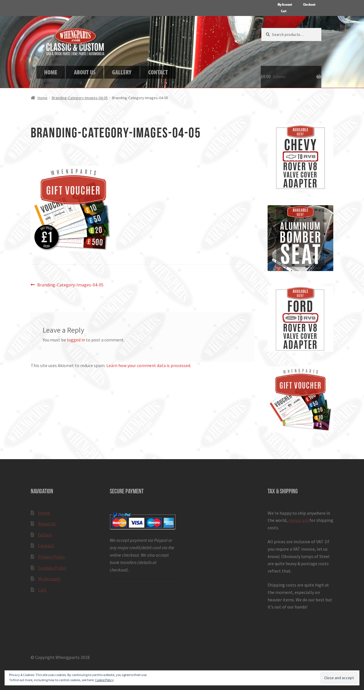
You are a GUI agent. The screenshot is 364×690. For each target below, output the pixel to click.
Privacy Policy (51, 556)
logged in (76, 340)
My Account (285, 4)
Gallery (45, 535)
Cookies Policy (52, 568)
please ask (298, 520)
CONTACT (158, 72)
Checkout (309, 4)
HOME (50, 72)
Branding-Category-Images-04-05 (80, 97)
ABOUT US (85, 72)
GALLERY (121, 72)
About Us (47, 523)
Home (42, 97)
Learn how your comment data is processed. (148, 365)
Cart (283, 11)
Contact (46, 545)
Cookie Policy (104, 680)
